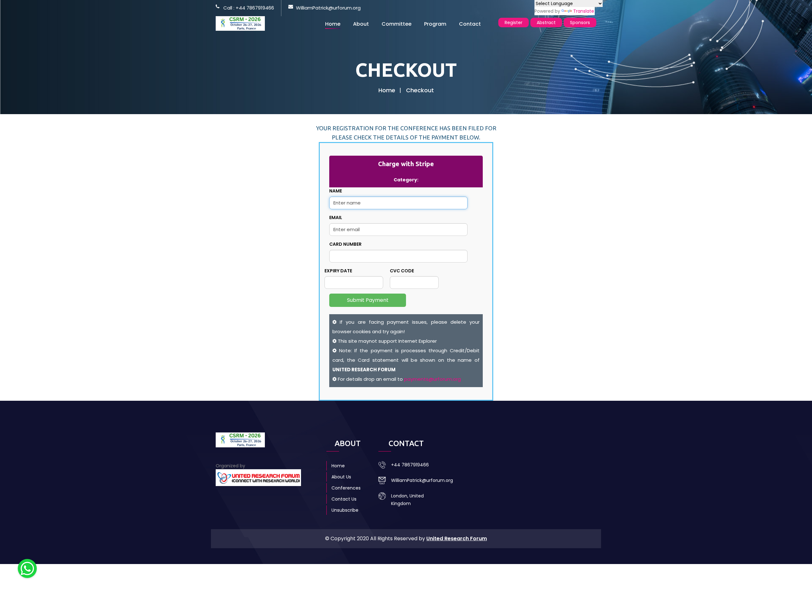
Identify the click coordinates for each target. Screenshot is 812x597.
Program (435, 24)
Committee (396, 24)
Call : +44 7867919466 (248, 7)
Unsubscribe (344, 510)
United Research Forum (456, 538)
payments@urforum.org (432, 379)
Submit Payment (368, 300)
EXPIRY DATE (338, 271)
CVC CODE (402, 271)
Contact (470, 24)
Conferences (346, 488)
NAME (335, 191)
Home (332, 24)
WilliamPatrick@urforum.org (328, 7)
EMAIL (335, 217)
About (361, 24)
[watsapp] (27, 568)
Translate (583, 11)
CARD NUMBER (345, 244)
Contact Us (344, 499)
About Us (341, 477)
